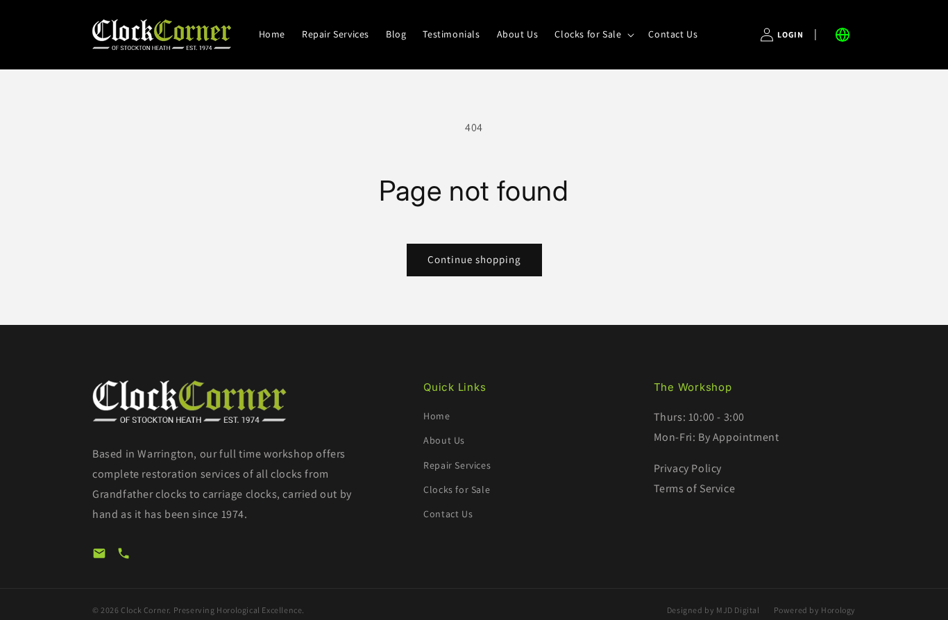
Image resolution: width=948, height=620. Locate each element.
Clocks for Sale (456, 489)
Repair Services (457, 465)
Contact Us (448, 514)
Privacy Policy (688, 468)
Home (436, 416)
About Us (444, 440)
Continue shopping (474, 259)
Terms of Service (695, 488)
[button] (593, 34)
